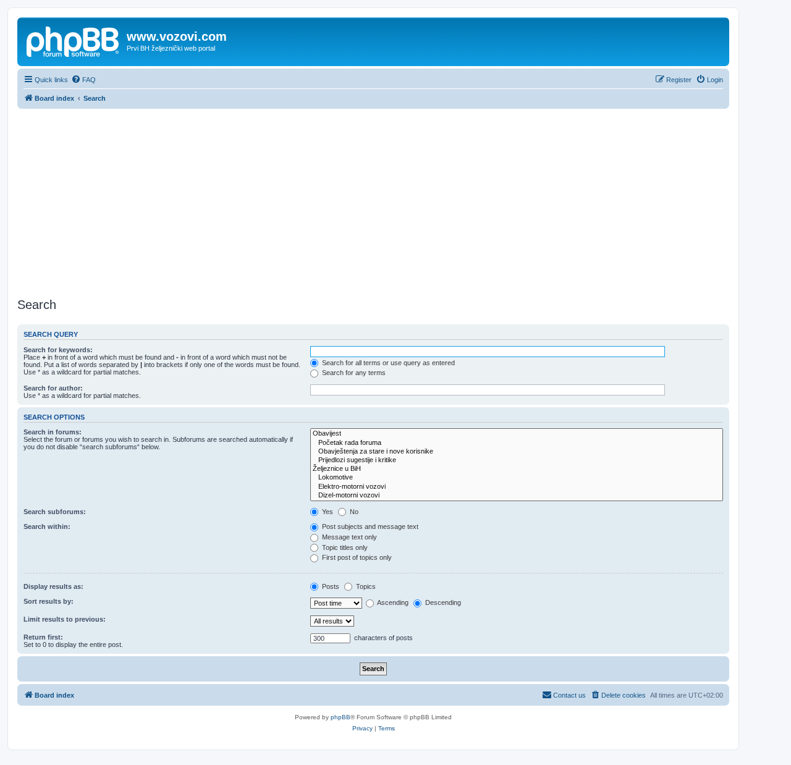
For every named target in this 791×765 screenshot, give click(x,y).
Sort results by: (48, 601)
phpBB (340, 717)
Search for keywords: (58, 349)
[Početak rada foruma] (516, 443)
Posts (329, 586)
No (353, 511)
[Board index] (73, 40)
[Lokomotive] (516, 477)
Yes (326, 511)
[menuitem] (83, 79)
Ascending (392, 602)
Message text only (348, 537)
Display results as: (53, 586)
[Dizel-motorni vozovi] (516, 495)
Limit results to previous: (64, 619)
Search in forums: (52, 432)
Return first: (43, 637)
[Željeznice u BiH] (516, 469)
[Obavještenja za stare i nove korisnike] (516, 451)
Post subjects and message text (369, 526)
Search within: (46, 526)
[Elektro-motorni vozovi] (516, 487)
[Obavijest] (516, 433)
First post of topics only (356, 557)
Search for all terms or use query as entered (387, 362)
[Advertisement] (373, 201)
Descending (442, 602)
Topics (365, 586)
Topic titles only (344, 547)
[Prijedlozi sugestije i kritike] (516, 460)
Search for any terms (353, 372)
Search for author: (53, 388)
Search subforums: (54, 511)
